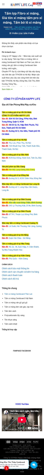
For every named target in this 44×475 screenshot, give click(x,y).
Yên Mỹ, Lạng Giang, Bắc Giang (22, 169)
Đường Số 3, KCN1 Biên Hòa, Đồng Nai (22, 178)
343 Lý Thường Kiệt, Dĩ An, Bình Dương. (22, 205)
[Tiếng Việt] (34, 3)
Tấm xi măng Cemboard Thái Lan (18, 294)
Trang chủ (8, 27)
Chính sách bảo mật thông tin (15, 268)
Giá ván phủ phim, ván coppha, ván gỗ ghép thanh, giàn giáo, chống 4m (22, 449)
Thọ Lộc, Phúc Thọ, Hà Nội (16, 143)
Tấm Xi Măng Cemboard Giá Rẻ (22, 447)
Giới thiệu (27, 445)
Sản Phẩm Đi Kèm (12, 452)
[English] (37, 3)
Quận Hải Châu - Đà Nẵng (19, 238)
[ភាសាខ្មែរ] (40, 3)
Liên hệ (22, 454)
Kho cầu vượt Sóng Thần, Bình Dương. (25, 202)
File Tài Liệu (33, 452)
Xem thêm (6, 89)
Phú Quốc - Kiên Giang (18, 258)
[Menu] (3, 4)
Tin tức (24, 452)
